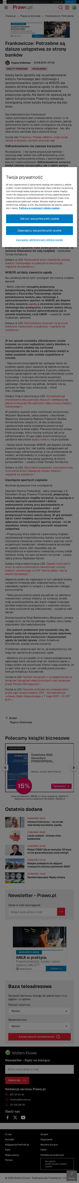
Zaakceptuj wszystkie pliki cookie (40, 230)
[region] (39, 207)
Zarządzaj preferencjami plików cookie (39, 239)
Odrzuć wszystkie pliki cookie (39, 218)
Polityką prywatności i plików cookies (39, 208)
